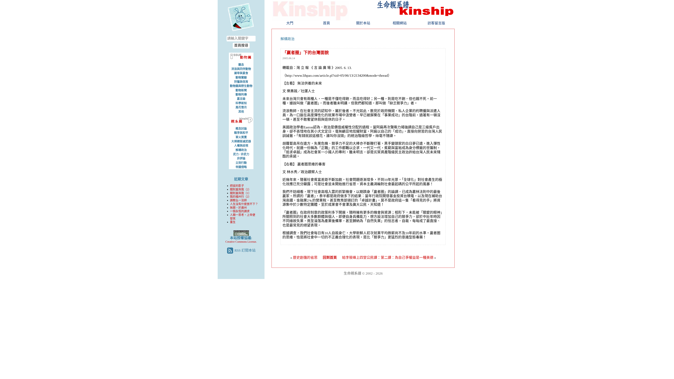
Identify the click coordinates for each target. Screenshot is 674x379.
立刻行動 (241, 162)
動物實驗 (241, 77)
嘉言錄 (241, 98)
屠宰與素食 (241, 73)
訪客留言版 (436, 23)
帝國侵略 (241, 166)
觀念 (241, 64)
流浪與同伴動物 (241, 68)
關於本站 (363, 23)
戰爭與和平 (241, 132)
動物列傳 (241, 94)
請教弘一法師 (238, 200)
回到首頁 (330, 258)
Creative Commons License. (241, 241)
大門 (289, 23)
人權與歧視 (241, 145)
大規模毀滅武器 (241, 141)
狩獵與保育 (241, 81)
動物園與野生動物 (241, 85)
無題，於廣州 (238, 207)
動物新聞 (241, 90)
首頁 (326, 23)
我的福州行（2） (240, 196)
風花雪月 (241, 107)
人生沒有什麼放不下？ (244, 203)
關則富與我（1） (240, 193)
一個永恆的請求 (240, 211)
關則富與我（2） (240, 189)
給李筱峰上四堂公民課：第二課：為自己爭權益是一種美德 (387, 258)
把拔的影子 (237, 185)
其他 (241, 111)
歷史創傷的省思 (305, 258)
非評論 (241, 158)
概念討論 (241, 128)
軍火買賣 (241, 137)
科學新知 (241, 103)
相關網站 (400, 23)
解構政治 (241, 149)
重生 (233, 222)
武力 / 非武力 (241, 154)
